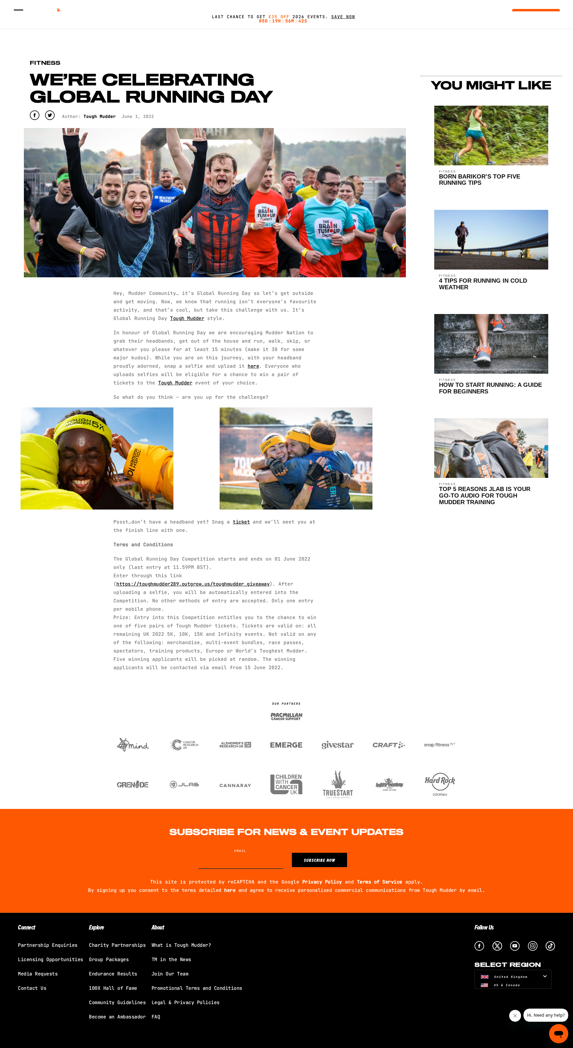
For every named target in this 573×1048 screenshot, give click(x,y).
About (158, 927)
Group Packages (109, 959)
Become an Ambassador (117, 1017)
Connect (26, 927)
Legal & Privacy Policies (186, 1002)
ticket (241, 522)
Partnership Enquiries (48, 945)
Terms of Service (379, 882)
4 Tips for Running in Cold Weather (483, 283)
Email (240, 851)
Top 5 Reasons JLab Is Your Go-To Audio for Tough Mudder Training (484, 495)
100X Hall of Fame (113, 988)
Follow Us (484, 927)
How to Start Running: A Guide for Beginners (490, 388)
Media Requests (38, 974)
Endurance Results (113, 974)
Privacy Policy (322, 882)
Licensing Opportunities (50, 959)
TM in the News (171, 959)
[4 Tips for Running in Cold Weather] (491, 268)
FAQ (156, 1017)
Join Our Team (170, 974)
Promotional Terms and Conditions (197, 988)
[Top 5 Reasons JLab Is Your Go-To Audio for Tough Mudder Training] (491, 476)
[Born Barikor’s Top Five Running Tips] (491, 164)
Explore (96, 927)
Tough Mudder (175, 383)
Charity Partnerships (117, 945)
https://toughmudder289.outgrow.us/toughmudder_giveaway (192, 584)
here (253, 366)
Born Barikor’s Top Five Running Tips (479, 179)
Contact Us (32, 988)
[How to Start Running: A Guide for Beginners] (491, 372)
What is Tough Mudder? (181, 945)
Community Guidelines (117, 1002)
